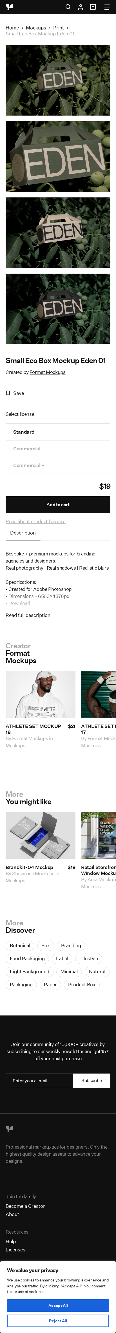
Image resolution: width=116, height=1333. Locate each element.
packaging (21, 984)
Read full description (28, 615)
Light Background (29, 971)
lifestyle (88, 958)
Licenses (15, 1250)
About (12, 1214)
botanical (20, 945)
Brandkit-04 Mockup (29, 867)
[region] (58, 1297)
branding (71, 945)
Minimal (69, 971)
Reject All (58, 1320)
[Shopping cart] (93, 7)
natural (97, 971)
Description (23, 533)
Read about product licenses (36, 521)
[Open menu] (107, 7)
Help (11, 1241)
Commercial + (28, 465)
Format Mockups (47, 372)
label (62, 958)
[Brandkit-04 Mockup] (40, 835)
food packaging (27, 958)
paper (50, 984)
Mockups (36, 28)
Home (12, 28)
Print (58, 28)
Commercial (27, 449)
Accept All (58, 1305)
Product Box (81, 984)
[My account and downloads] (80, 7)
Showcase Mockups (33, 873)
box (45, 945)
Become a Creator (25, 1206)
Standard (23, 432)
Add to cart (57, 504)
